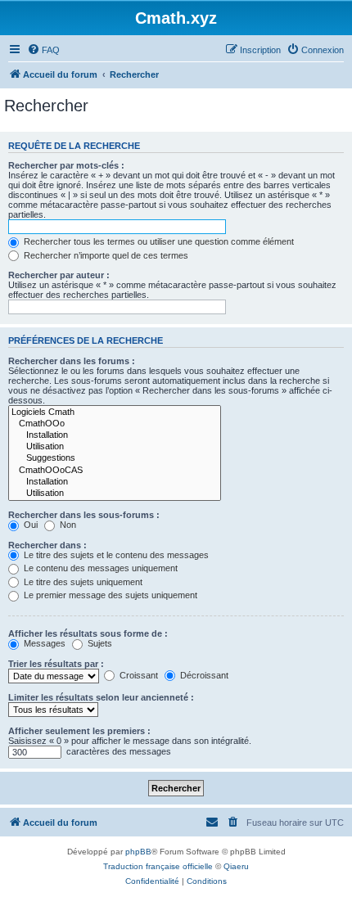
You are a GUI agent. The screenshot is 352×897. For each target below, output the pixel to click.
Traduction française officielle (158, 866)
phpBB (138, 851)
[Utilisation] (114, 447)
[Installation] (114, 435)
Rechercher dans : (47, 545)
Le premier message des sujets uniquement (109, 595)
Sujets (98, 643)
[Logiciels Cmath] (114, 412)
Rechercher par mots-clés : (66, 165)
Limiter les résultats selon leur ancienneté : (101, 697)
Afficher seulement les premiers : (79, 731)
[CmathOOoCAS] (114, 470)
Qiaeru (236, 866)
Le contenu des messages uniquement (99, 568)
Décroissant (203, 675)
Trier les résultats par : (56, 664)
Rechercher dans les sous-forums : (84, 515)
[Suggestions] (114, 458)
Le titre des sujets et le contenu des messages (115, 555)
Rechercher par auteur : (59, 275)
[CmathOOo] (114, 424)
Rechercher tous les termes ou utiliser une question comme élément (157, 241)
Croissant (137, 675)
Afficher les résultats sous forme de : (88, 633)
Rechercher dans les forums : (71, 361)
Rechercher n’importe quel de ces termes (104, 255)
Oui (29, 525)
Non (66, 525)
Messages (43, 643)
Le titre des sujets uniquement (81, 582)
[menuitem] (43, 50)
